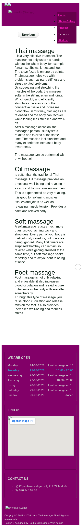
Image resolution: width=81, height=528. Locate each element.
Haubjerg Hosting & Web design (46, 523)
